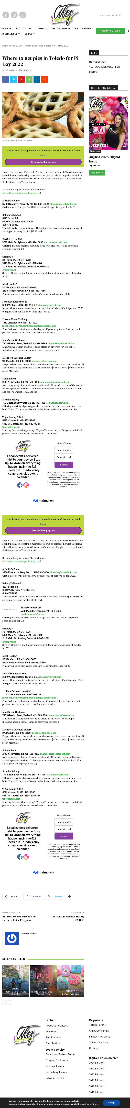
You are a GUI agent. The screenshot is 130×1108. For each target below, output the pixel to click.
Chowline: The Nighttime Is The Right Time (43, 993)
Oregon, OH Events (57, 1060)
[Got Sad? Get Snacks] (70, 981)
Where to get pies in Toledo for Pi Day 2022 (46, 45)
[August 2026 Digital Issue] (108, 124)
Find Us (93, 72)
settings (93, 1104)
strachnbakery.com (58, 402)
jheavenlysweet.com (50, 305)
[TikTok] (22, 14)
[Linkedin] (37, 79)
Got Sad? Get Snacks (70, 994)
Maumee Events (55, 1066)
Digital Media (94, 166)
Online (15, 989)
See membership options (43, 162)
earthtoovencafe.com (56, 242)
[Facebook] (5, 14)
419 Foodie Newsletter (104, 66)
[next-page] (10, 1002)
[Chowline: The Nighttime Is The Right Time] (43, 981)
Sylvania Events (55, 1078)
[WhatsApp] (29, 79)
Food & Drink (16, 45)
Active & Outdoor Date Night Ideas (16, 993)
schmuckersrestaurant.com (55, 382)
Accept (111, 1102)
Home (5, 45)
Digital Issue (95, 151)
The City (42, 989)
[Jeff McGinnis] (12, 938)
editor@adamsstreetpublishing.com (21, 193)
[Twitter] (13, 79)
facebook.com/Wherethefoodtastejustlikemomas (29, 325)
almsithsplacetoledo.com (63, 204)
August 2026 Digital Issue (104, 159)
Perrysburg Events (56, 1072)
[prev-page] (4, 1002)
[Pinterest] (21, 79)
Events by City (55, 1050)
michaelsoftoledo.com (44, 361)
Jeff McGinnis (11, 70)
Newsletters (98, 61)
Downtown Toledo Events (60, 1054)
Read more (97, 172)
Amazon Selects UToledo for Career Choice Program (19, 918)
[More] (69, 896)
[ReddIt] (44, 79)
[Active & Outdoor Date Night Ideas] (15, 981)
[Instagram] (14, 14)
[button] (129, 30)
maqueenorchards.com (61, 343)
